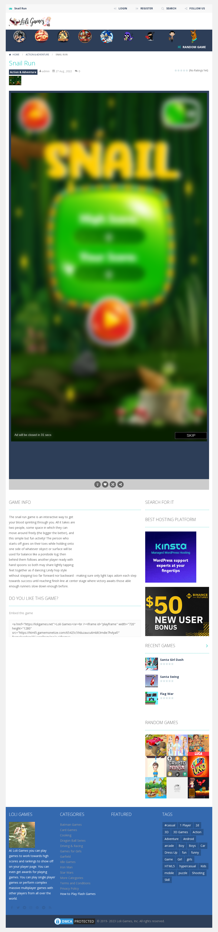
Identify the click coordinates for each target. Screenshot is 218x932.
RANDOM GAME (194, 47)
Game (169, 859)
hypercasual (187, 866)
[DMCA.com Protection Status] (74, 921)
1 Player (185, 825)
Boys (192, 846)
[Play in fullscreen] (113, 484)
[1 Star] (176, 70)
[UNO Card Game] (198, 766)
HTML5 (170, 866)
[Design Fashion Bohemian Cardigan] (177, 745)
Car (203, 846)
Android (188, 839)
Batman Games (71, 825)
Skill (167, 880)
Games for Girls (71, 851)
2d (197, 825)
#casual (170, 825)
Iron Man (66, 867)
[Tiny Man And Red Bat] (198, 787)
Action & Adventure (37, 54)
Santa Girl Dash (172, 660)
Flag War (167, 694)
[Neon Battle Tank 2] (177, 787)
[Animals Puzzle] (155, 787)
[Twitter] (18, 907)
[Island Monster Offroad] (155, 745)
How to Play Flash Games (78, 894)
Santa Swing (169, 677)
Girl (180, 859)
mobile (169, 873)
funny (195, 852)
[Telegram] (44, 907)
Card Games (68, 830)
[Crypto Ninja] (177, 766)
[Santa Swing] (151, 681)
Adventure (172, 839)
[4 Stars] (184, 70)
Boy (181, 846)
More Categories (71, 878)
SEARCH (171, 8)
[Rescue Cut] (155, 766)
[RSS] (50, 907)
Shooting (198, 873)
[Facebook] (12, 907)
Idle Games (68, 862)
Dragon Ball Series (73, 840)
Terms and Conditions (75, 883)
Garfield (65, 856)
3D (167, 832)
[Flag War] (151, 698)
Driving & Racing (71, 846)
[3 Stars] (181, 70)
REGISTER (147, 8)
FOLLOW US (197, 8)
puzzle (183, 873)
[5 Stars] (187, 70)
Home (16, 54)
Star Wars (66, 872)
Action (197, 832)
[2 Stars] (178, 70)
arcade (169, 846)
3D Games (180, 832)
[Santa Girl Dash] (151, 664)
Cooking (65, 835)
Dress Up (171, 852)
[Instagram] (31, 907)
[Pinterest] (37, 907)
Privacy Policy (69, 888)
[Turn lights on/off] (97, 484)
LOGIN (123, 8)
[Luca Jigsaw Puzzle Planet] (198, 745)
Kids (203, 866)
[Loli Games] (30, 21)
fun (184, 852)
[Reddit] (25, 907)
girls (189, 859)
